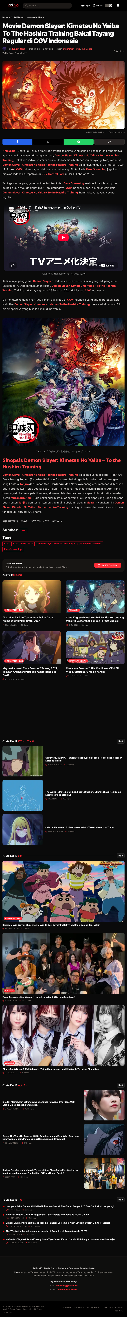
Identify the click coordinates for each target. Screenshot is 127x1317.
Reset (122, 51)
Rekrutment (79, 1307)
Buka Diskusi (110, 565)
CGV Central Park (53, 174)
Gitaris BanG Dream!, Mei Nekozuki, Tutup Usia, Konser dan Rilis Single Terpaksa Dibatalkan (50, 1069)
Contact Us (106, 1307)
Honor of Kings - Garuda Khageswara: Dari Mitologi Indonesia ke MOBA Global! (48, 1214)
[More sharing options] (109, 142)
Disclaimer (118, 1307)
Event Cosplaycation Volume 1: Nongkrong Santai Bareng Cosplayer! (38, 997)
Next (120, 741)
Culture (9, 991)
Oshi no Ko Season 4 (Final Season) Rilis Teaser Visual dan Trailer (79, 827)
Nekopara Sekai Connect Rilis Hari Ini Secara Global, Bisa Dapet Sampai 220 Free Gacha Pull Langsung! (60, 1206)
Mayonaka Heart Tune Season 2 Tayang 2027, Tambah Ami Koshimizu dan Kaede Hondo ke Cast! (30, 672)
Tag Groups (120, 1311)
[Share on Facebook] (17, 142)
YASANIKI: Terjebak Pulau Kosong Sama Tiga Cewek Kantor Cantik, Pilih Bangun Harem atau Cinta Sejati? (61, 1239)
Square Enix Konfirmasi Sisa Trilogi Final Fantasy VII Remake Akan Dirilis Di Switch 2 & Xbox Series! (58, 1222)
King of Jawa (18, 49)
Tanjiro (24, 484)
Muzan (90, 502)
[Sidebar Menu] (118, 5)
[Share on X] (48, 142)
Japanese (9, 1063)
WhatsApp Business (67, 1289)
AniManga (18, 17)
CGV (19, 169)
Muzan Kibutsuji (21, 497)
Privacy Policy (93, 1307)
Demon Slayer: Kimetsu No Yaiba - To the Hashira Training (69, 543)
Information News (35, 17)
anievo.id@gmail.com (67, 1285)
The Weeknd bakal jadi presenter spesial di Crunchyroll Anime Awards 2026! (46, 1231)
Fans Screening (96, 169)
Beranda (6, 17)
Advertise (67, 1307)
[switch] (108, 5)
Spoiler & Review (13, 919)
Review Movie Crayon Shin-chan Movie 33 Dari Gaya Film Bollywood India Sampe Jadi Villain (51, 925)
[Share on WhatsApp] (79, 142)
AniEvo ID (20, 741)
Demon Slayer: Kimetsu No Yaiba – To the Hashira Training (40, 164)
